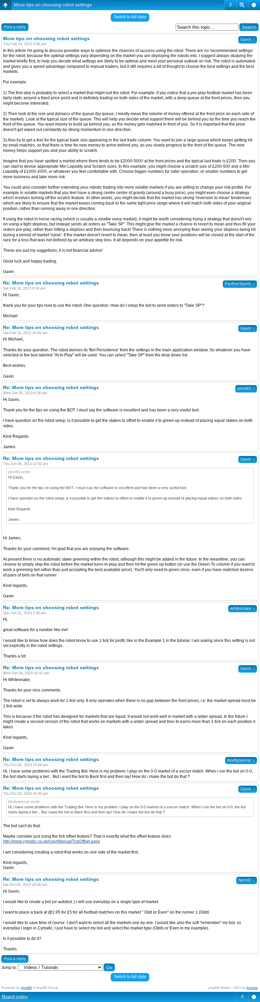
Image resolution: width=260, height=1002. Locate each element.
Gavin (247, 39)
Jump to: (9, 967)
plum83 (246, 388)
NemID (246, 880)
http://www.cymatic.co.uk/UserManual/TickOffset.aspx (51, 841)
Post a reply (15, 27)
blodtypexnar (241, 760)
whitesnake (242, 608)
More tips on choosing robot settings (53, 4)
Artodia (252, 988)
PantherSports (240, 283)
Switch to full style (130, 17)
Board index (15, 996)
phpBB (26, 988)
